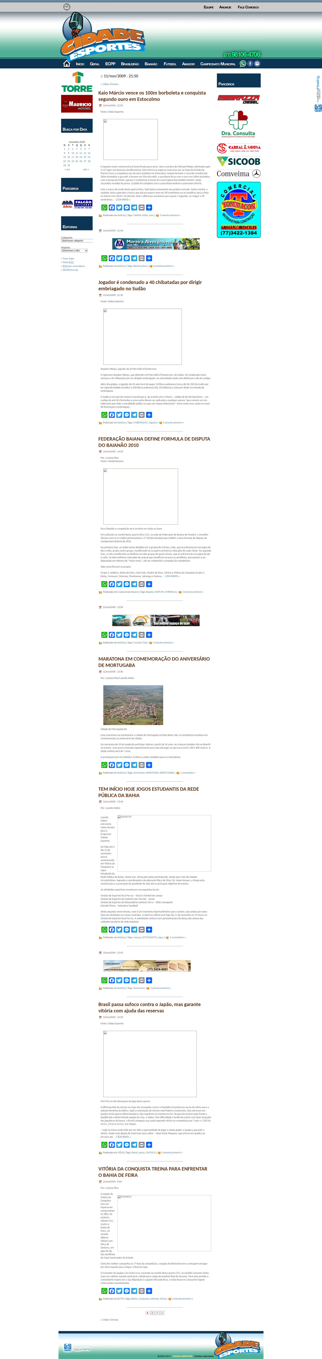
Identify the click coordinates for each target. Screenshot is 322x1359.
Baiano (150, 592)
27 (85, 161)
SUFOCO (150, 1152)
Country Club (140, 642)
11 (77, 153)
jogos (160, 937)
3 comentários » (178, 937)
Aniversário (139, 773)
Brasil (135, 1152)
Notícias (122, 215)
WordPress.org (70, 270)
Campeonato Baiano (128, 592)
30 (68, 165)
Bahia (134, 1298)
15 (64, 157)
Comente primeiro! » (170, 215)
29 (64, 165)
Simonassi (138, 988)
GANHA (137, 215)
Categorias (66, 237)
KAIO (145, 215)
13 (85, 153)
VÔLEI (121, 1152)
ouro (151, 215)
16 (68, 157)
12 (81, 153)
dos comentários (74, 266)
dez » (86, 169)
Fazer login (68, 258)
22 (64, 161)
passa (142, 1152)
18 (76, 157)
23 (68, 161)
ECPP (121, 1298)
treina (163, 1298)
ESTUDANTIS (150, 937)
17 (73, 157)
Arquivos (65, 247)
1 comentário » (187, 773)
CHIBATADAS (140, 422)
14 (89, 153)
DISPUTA (159, 592)
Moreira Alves (140, 266)
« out (67, 169)
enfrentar (154, 1298)
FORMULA (170, 592)
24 (73, 161)
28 (89, 161)
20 (85, 157)
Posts (68, 262)
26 (81, 161)
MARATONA (152, 773)
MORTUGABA (167, 773)
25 (76, 161)
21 (89, 157)
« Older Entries (109, 84)
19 (81, 157)
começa (137, 937)
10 (73, 153)
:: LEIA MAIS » (122, 199)
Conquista (143, 1298)
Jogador (153, 422)
